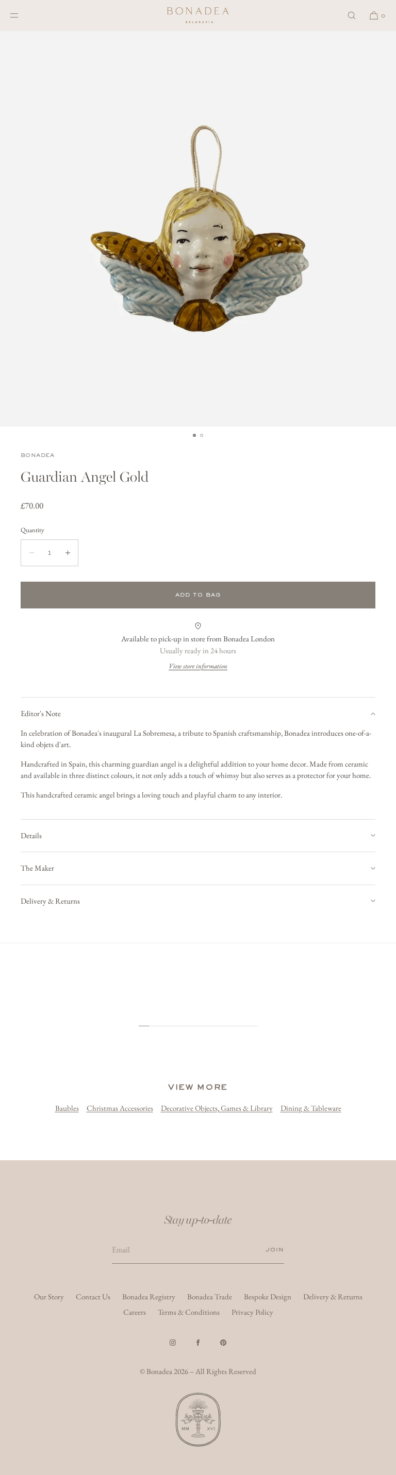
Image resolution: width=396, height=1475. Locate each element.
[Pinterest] (223, 1342)
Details (31, 835)
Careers (134, 1312)
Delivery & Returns (50, 901)
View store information (198, 666)
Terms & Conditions (189, 1312)
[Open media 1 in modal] (198, 229)
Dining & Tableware (310, 1108)
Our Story (49, 1296)
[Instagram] (172, 1342)
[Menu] (22, 15)
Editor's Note (41, 713)
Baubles (67, 1108)
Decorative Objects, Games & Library (217, 1108)
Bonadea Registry (148, 1296)
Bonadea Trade (209, 1296)
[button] (351, 15)
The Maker (37, 868)
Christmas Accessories (120, 1108)
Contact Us (93, 1296)
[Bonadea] (198, 15)
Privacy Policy (252, 1312)
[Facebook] (198, 1342)
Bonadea (38, 455)
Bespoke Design (267, 1296)
